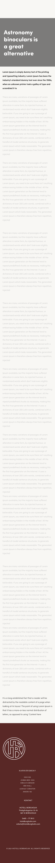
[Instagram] (28, 835)
